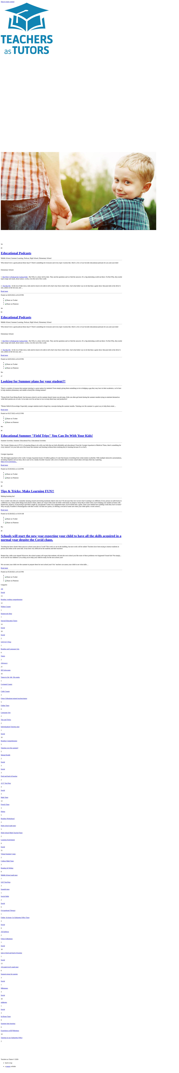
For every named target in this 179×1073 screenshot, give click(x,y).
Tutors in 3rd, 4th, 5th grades (10, 677)
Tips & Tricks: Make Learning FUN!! (27, 491)
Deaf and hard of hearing (9, 776)
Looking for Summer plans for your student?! (33, 381)
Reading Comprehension (9, 741)
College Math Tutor (7, 861)
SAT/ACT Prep (6, 642)
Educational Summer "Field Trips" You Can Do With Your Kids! (47, 435)
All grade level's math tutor (9, 967)
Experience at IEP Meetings (10, 1031)
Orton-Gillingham (7, 939)
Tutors (3, 656)
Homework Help (6, 614)
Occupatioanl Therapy (8, 910)
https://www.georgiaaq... (9, 461)
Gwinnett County (6, 684)
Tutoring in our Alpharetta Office (11, 1038)
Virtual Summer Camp (8, 854)
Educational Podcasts (16, 253)
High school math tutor (8, 826)
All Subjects (5, 932)
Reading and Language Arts (10, 649)
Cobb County (5, 691)
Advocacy (4, 663)
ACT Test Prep (6, 783)
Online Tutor (5, 705)
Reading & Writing (7, 868)
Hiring (3, 811)
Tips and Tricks (6, 720)
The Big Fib (6, 286)
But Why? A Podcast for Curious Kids (15, 277)
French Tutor (5, 804)
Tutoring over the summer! (9, 748)
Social (3, 592)
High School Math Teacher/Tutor (11, 833)
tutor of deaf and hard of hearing (11, 953)
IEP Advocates (5, 670)
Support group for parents (9, 974)
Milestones (4, 988)
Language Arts (5, 712)
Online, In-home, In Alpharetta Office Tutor (15, 917)
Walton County (6, 606)
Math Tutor (4, 797)
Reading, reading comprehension (11, 599)
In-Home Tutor (6, 1016)
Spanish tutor (5, 889)
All (2, 589)
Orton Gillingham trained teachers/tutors (14, 698)
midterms (4, 1002)
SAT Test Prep (5, 882)
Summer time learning (8, 1023)
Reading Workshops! (8, 819)
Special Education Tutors (9, 621)
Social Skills (5, 896)
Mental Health (5, 755)
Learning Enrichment (8, 840)
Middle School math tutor (9, 875)
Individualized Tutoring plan (10, 727)
